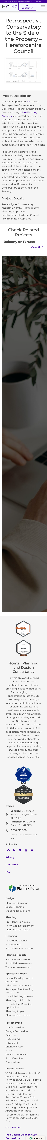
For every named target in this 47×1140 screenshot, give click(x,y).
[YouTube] (32, 850)
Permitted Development (19, 925)
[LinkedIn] (20, 850)
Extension (11, 1035)
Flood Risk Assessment (19, 963)
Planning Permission (17, 929)
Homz (30, 101)
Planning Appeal (15, 1011)
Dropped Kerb (13, 1062)
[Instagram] (26, 850)
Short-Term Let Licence (19, 948)
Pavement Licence (16, 940)
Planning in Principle (17, 1000)
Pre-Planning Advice (17, 922)
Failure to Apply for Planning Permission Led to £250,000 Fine (22, 1118)
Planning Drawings (16, 903)
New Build (11, 1042)
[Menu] (42, 6)
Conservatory (25, 204)
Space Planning (14, 907)
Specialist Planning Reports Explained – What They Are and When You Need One (21, 1086)
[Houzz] (14, 850)
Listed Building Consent (19, 996)
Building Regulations (17, 910)
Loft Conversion (14, 1027)
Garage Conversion (16, 1031)
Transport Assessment (18, 967)
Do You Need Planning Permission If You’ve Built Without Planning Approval (21, 1097)
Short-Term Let (14, 1058)
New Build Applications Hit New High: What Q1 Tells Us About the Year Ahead (21, 1107)
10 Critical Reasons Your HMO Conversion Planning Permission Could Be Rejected (23, 1076)
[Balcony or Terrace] (23, 242)
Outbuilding (12, 1039)
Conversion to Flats (16, 1054)
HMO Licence (13, 944)
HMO (8, 1050)
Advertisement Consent (19, 985)
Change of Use (14, 1046)
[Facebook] (8, 850)
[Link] (9, 6)
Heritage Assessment (18, 959)
